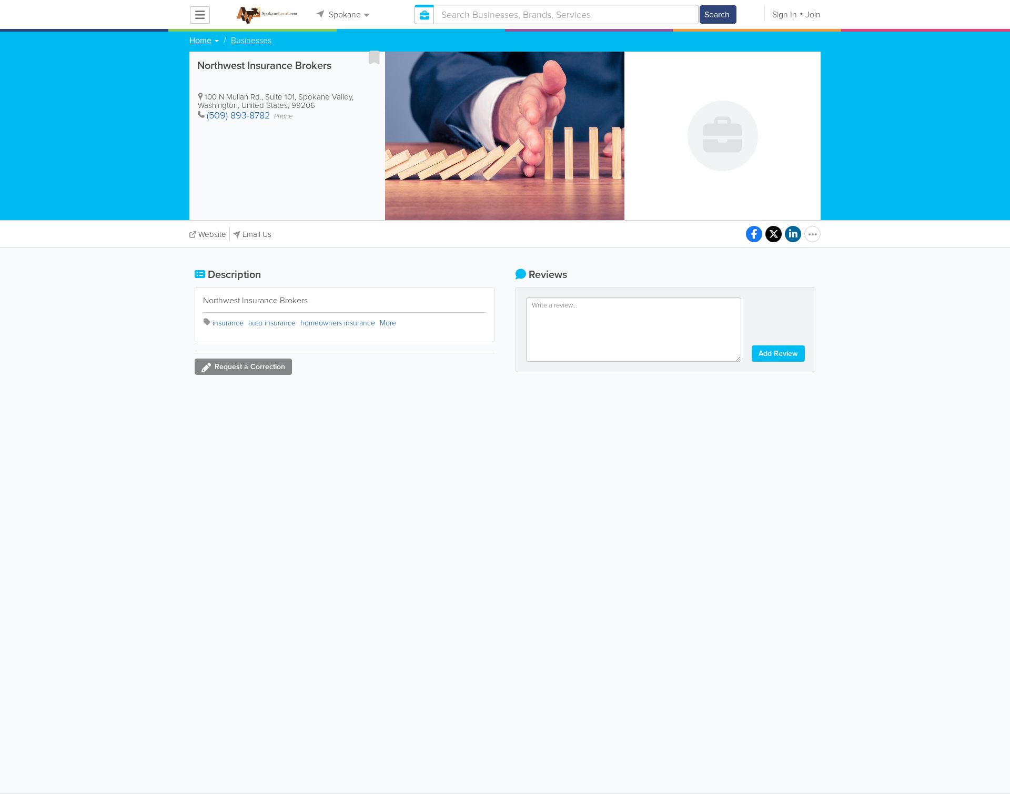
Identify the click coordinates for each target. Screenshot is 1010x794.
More (388, 323)
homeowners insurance (337, 323)
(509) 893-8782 (238, 115)
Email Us (257, 234)
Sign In (784, 14)
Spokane (344, 14)
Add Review (778, 353)
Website (212, 234)
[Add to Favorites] (374, 57)
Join (813, 14)
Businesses (251, 40)
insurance (228, 323)
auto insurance (272, 323)
